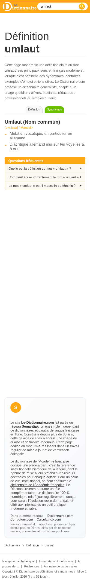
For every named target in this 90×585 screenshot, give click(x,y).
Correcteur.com (21, 519)
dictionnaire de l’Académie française (37, 485)
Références (31, 566)
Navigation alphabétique (18, 561)
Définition (32, 545)
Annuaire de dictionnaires (61, 566)
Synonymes (54, 109)
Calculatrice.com (49, 519)
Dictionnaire (12, 545)
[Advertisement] (45, 245)
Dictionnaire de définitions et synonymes (46, 571)
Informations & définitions (56, 561)
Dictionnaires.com (60, 516)
